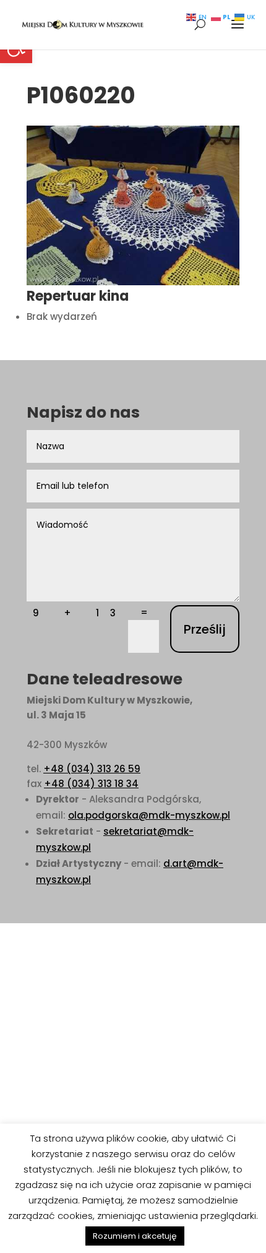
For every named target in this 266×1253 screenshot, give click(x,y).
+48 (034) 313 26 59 (91, 768)
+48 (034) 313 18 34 (91, 783)
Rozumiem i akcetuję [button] (135, 1236)
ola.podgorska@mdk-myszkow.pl (149, 815)
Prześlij (205, 629)
